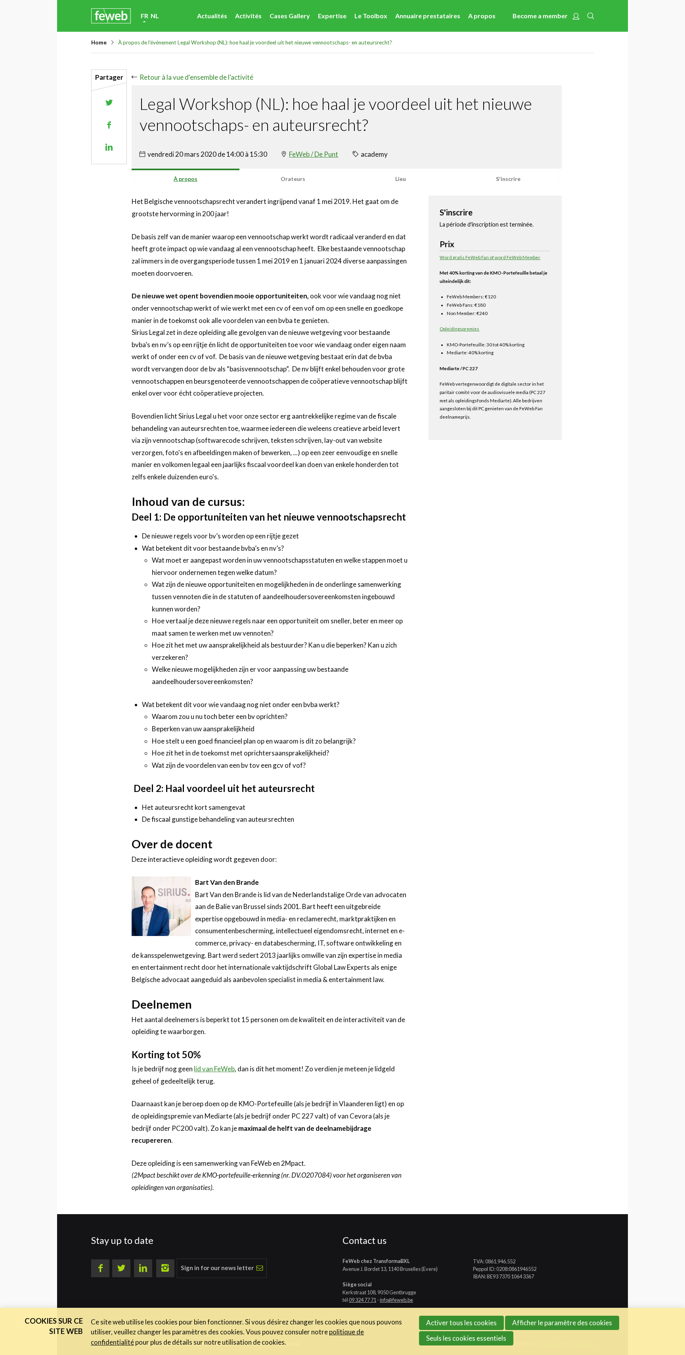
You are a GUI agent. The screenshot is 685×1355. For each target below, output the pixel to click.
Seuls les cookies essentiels (466, 1338)
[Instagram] (165, 1268)
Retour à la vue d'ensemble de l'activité (196, 77)
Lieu (400, 178)
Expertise (332, 15)
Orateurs (293, 178)
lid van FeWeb (214, 1069)
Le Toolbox (370, 15)
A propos (482, 15)
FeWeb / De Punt (313, 154)
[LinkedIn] (143, 1268)
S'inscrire (508, 178)
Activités (248, 15)
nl (155, 15)
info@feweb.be (396, 1300)
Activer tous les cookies (461, 1322)
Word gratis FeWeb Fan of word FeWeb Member (490, 257)
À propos (185, 178)
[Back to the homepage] (111, 15)
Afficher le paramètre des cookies (562, 1322)
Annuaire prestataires (427, 15)
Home (99, 42)
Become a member (540, 15)
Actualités (212, 15)
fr (144, 15)
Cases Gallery (290, 15)
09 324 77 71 (362, 1300)
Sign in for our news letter (217, 1267)
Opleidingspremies (459, 328)
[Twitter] (121, 1268)
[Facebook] (100, 1268)
